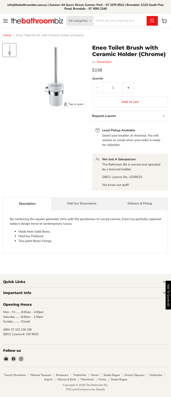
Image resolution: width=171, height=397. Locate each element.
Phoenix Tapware (41, 375)
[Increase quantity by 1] (128, 87)
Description (27, 204)
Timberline (79, 375)
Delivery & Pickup (140, 203)
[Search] (152, 21)
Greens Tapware (134, 375)
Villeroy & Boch (66, 379)
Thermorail (87, 379)
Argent (48, 379)
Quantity (97, 78)
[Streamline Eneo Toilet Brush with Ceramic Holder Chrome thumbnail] (9, 50)
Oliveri (95, 375)
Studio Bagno (111, 375)
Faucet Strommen (15, 375)
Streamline (104, 62)
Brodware (62, 375)
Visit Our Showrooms (81, 203)
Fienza (102, 379)
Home (7, 35)
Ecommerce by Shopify (91, 389)
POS (69, 389)
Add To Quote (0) (168, 295)
